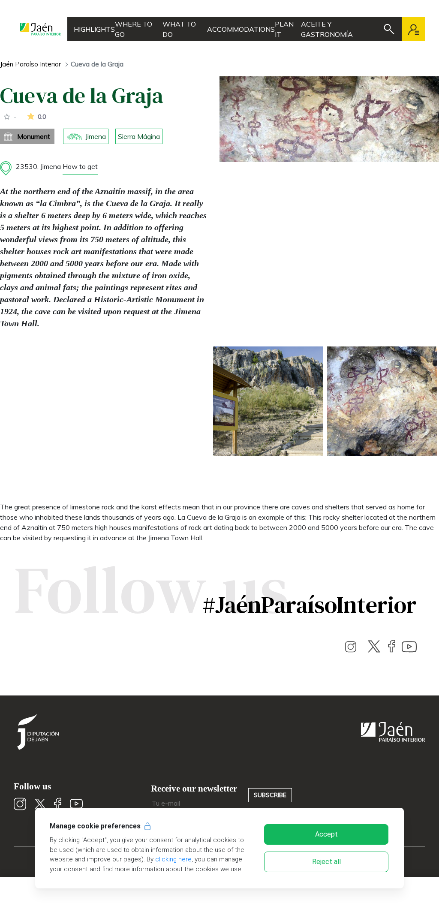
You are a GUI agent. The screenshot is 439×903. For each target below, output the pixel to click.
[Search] (389, 29)
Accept (326, 834)
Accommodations (241, 29)
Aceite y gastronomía (327, 29)
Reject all (326, 862)
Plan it (284, 29)
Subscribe (270, 795)
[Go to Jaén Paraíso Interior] (40, 29)
